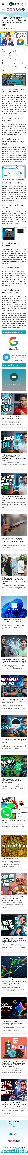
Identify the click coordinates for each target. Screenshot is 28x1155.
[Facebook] (11, 9)
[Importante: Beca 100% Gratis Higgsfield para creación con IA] (14, 404)
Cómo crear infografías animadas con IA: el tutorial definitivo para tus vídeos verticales (14, 701)
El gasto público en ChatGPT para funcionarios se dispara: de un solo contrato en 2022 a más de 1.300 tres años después (13, 1063)
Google (4, 103)
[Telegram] (20, 9)
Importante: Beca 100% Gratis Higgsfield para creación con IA (12, 418)
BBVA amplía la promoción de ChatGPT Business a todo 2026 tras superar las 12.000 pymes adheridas (14, 539)
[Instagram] (14, 9)
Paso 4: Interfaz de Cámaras (10, 244)
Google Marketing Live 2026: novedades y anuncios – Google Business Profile (12, 1023)
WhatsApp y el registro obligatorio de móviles (13, 821)
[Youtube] (8, 9)
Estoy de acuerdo (14, 82)
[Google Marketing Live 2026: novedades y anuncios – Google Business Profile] (14, 1008)
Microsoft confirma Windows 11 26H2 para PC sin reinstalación (12, 620)
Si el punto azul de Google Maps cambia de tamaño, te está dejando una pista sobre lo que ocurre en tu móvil (13, 580)
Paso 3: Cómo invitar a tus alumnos (13, 206)
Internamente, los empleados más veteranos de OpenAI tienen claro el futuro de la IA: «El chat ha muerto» (14, 661)
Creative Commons (9, 1147)
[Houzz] (23, 9)
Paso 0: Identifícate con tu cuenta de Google (13, 90)
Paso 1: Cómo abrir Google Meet (10, 119)
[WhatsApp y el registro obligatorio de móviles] (14, 808)
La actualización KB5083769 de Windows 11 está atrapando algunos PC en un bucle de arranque (14, 1104)
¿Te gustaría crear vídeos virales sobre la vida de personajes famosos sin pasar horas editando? (14, 940)
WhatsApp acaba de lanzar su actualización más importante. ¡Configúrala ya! (12, 780)
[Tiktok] (17, 9)
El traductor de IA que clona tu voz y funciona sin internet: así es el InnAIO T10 (14, 740)
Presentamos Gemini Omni (11, 859)
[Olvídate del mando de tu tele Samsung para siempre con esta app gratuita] (14, 484)
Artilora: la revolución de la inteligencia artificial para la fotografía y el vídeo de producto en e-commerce (14, 457)
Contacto (14, 1126)
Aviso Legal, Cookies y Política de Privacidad (14, 1149)
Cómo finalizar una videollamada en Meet (12, 291)
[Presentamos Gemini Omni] (14, 846)
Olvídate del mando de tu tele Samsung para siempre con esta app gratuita (14, 498)
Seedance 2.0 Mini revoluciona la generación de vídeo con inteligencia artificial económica (12, 898)
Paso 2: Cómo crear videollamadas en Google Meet (13, 141)
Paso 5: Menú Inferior (11, 267)
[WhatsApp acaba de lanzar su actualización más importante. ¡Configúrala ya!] (14, 766)
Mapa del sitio (14, 1124)
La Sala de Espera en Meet (13, 182)
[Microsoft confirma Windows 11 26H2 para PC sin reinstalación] (14, 607)
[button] (3, 4)
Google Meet (13, 113)
